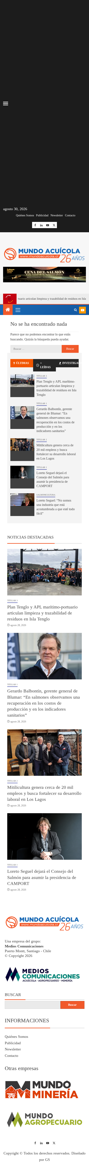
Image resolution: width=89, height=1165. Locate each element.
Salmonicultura (45, 495)
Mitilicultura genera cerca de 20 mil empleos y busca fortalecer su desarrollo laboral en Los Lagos (44, 793)
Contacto (70, 215)
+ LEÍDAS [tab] (45, 365)
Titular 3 (41, 376)
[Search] (75, 310)
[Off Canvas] (5, 103)
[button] (17, 310)
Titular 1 (41, 403)
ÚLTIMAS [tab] (22, 363)
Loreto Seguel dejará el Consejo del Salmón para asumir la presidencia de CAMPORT (41, 877)
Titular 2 (41, 439)
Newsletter (57, 215)
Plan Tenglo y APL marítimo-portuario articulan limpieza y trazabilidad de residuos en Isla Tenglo (42, 613)
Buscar (13, 994)
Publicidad (42, 215)
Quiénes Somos (25, 215)
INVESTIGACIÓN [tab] (70, 363)
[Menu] (17, 310)
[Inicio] (8, 310)
